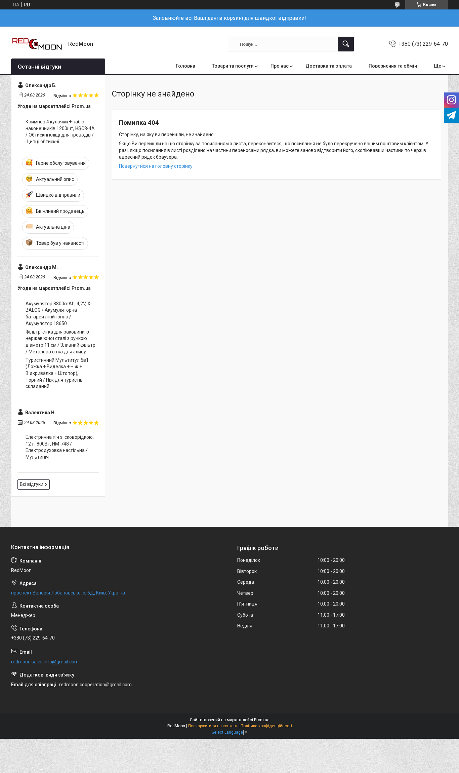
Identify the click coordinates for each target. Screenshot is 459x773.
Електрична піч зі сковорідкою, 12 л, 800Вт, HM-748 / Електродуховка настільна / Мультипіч (60, 447)
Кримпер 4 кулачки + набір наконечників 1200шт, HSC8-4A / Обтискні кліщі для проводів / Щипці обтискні (60, 131)
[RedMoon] (37, 44)
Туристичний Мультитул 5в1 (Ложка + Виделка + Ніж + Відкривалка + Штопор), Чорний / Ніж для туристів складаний (57, 373)
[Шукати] (346, 44)
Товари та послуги (233, 66)
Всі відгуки (31, 484)
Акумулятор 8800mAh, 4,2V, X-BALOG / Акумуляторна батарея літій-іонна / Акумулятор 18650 (59, 313)
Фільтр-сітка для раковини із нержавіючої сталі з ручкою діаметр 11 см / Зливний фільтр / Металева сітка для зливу (60, 341)
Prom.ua (261, 720)
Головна (185, 66)
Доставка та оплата (328, 66)
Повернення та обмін (393, 66)
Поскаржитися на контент (213, 726)
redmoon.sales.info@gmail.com (45, 661)
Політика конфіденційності (266, 726)
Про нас (279, 66)
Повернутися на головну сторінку (156, 166)
